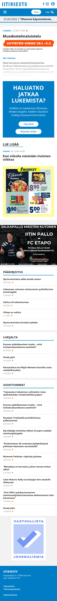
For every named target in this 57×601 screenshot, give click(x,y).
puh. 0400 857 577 (11, 578)
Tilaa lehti (28, 124)
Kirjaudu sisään (28, 131)
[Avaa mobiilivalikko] (5, 12)
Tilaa (36, 12)
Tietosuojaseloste (11, 589)
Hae (47, 12)
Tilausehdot (9, 586)
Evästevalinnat (10, 595)
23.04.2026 (28, 19)
